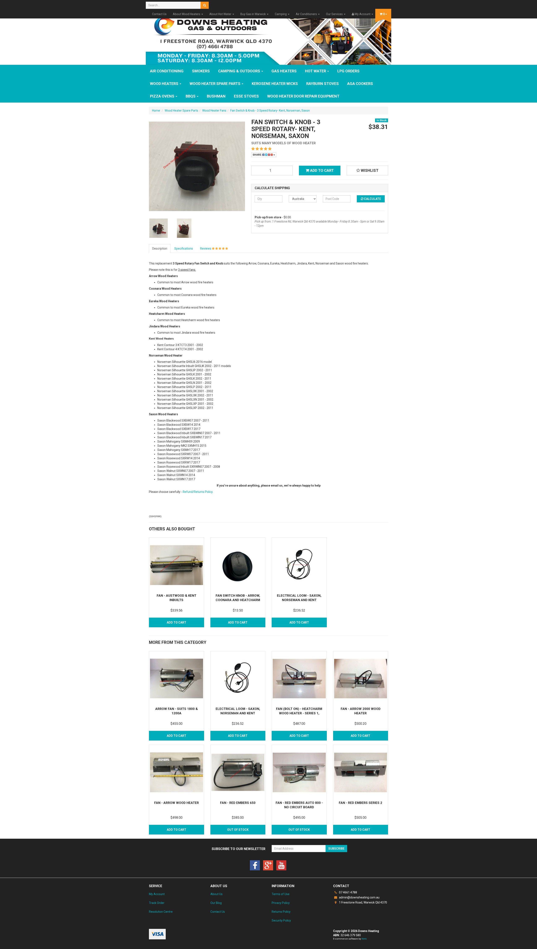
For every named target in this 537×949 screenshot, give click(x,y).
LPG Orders (348, 71)
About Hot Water (220, 14)
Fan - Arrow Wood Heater (176, 803)
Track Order (156, 903)
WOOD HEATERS (164, 83)
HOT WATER (316, 71)
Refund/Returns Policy (197, 491)
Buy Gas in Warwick (253, 14)
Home (156, 110)
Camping (281, 14)
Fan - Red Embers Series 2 (360, 803)
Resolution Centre (161, 911)
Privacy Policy (281, 903)
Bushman (216, 96)
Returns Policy (281, 911)
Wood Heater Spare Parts (215, 83)
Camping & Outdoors (239, 71)
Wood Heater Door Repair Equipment (303, 96)
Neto (364, 938)
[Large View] (158, 228)
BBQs (191, 96)
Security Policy (281, 920)
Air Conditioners (307, 14)
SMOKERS (201, 71)
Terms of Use (280, 894)
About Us (216, 894)
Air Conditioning (167, 71)
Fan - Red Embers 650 (237, 803)
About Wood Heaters (187, 14)
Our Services (334, 14)
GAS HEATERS (284, 71)
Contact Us (159, 14)
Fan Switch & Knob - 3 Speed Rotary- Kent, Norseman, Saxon (270, 110)
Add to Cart (321, 170)
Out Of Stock (238, 829)
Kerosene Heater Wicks (275, 83)
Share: (257, 154)
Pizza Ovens (162, 96)
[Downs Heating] (268, 38)
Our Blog (216, 903)
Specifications (183, 248)
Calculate (372, 198)
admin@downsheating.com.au (358, 897)
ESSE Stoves (246, 96)
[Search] (205, 5)
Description (159, 248)
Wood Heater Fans (214, 110)
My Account (157, 894)
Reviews (206, 248)
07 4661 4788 (347, 892)
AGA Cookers (360, 83)
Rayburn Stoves (322, 83)
